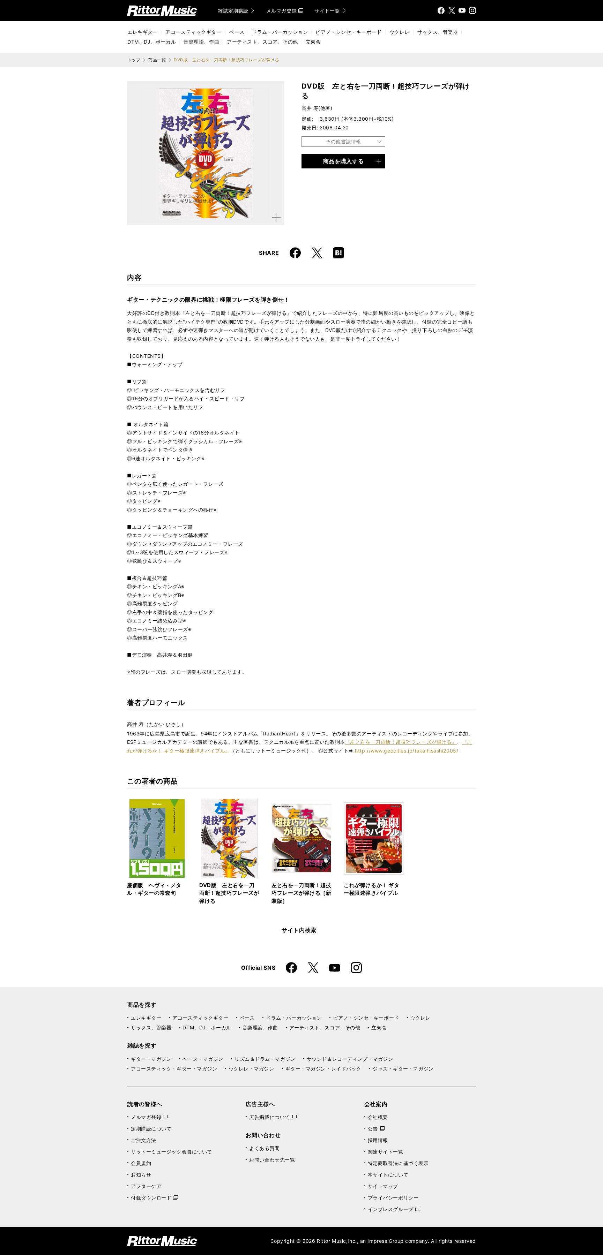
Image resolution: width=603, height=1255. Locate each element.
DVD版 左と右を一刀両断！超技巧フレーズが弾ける (229, 893)
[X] (451, 10)
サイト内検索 (299, 930)
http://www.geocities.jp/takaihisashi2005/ (406, 751)
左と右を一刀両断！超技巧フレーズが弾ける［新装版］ (301, 893)
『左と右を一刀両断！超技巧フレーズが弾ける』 (401, 742)
